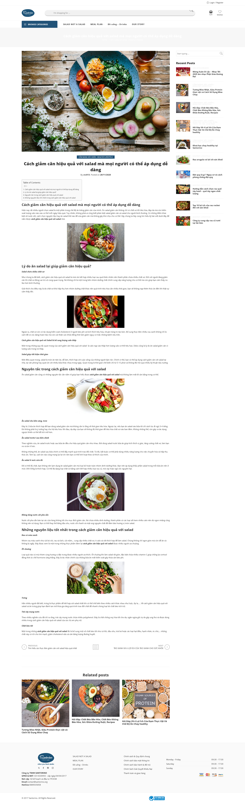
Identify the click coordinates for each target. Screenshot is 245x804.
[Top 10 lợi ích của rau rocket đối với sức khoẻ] (183, 205)
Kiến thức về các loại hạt (205, 123)
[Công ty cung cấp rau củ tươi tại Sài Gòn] (183, 221)
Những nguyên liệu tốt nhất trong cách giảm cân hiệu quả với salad (50, 198)
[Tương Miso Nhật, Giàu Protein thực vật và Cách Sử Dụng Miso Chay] (45, 703)
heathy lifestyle (202, 156)
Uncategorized (201, 68)
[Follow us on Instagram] (53, 768)
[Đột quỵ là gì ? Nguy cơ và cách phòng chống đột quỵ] (183, 174)
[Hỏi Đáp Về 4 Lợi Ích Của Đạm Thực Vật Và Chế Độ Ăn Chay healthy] (146, 699)
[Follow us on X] (39, 768)
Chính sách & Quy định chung (137, 756)
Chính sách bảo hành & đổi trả (137, 765)
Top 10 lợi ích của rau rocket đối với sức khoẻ (206, 206)
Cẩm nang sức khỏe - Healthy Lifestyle (126, 40)
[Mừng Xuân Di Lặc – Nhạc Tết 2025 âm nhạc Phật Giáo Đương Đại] (183, 71)
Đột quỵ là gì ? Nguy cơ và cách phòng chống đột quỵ (207, 176)
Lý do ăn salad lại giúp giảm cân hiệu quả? (40, 192)
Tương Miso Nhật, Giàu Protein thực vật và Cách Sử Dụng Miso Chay (45, 731)
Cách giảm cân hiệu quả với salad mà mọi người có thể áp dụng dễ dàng (52, 189)
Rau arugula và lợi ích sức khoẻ (208, 160)
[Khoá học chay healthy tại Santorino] (183, 144)
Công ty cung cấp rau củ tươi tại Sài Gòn (206, 221)
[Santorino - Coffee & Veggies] (28, 13)
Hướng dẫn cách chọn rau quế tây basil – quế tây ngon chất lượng (207, 191)
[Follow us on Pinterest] (48, 768)
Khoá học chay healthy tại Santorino (205, 146)
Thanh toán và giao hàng (134, 773)
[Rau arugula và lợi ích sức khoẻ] (183, 160)
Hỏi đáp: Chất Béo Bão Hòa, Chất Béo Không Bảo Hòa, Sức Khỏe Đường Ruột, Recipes (95, 720)
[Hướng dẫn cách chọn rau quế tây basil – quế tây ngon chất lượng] (183, 189)
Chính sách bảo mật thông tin (137, 760)
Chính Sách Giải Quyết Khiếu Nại (138, 769)
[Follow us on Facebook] (43, 768)
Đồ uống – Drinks (117, 24)
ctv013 (86, 175)
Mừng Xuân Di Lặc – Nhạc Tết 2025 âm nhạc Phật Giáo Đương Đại (208, 74)
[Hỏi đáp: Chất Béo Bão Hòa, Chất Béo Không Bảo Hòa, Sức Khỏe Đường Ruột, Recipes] (95, 698)
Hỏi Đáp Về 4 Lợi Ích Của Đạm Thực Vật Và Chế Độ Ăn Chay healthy (144, 722)
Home (104, 40)
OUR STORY (138, 24)
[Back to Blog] (95, 647)
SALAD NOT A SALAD (74, 24)
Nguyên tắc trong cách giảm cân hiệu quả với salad (44, 195)
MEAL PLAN (96, 24)
